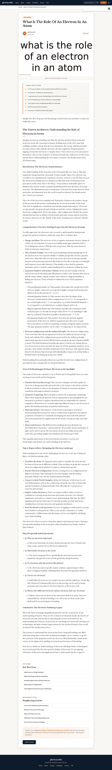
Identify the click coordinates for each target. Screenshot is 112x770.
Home (17, 2)
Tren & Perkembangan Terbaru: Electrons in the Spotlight (44, 99)
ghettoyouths (7, 3)
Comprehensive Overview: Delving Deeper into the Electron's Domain (47, 96)
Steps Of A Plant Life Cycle (32, 714)
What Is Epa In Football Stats (33, 684)
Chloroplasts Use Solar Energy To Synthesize (38, 689)
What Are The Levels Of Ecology (34, 710)
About (22, 2)
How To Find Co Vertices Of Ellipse (34, 722)
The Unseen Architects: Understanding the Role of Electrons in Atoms (47, 89)
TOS (47, 2)
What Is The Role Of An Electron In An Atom (55, 730)
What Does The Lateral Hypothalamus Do (37, 718)
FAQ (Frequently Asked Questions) (37, 107)
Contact (28, 2)
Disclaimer (35, 2)
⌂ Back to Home (29, 742)
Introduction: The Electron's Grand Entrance (40, 92)
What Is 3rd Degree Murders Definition (36, 676)
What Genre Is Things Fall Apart (34, 672)
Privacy (42, 2)
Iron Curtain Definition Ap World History (36, 705)
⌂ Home (103, 2)
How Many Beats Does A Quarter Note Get (37, 680)
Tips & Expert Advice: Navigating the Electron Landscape (44, 103)
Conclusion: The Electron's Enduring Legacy (40, 110)
